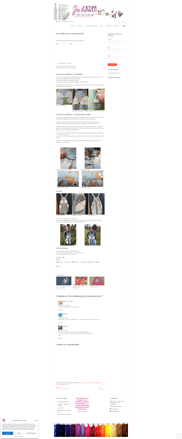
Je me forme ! (61, 408)
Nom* (109, 47)
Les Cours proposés (91, 26)
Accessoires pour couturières (64, 414)
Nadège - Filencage (67, 301)
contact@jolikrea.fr (70, 21)
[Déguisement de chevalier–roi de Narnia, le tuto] (80, 281)
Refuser (19, 433)
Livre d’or (116, 26)
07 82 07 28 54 (60, 21)
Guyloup (65, 326)
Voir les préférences (31, 433)
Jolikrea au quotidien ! (114, 77)
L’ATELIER (79, 26)
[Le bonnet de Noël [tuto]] (96, 281)
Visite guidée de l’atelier (63, 401)
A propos (109, 26)
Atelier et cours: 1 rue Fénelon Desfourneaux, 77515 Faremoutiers (117, 403)
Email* (109, 55)
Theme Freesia (96, 431)
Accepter (8, 433)
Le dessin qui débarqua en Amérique (64, 404)
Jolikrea (84, 431)
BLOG (101, 26)
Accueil (72, 26)
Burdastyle (67, 251)
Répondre (60, 310)
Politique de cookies (19, 436)
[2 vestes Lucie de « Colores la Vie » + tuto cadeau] (63, 281)
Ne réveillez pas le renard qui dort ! (64, 411)
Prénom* (110, 39)
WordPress (92, 433)
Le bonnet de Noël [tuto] (94, 286)
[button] (36, 420)
